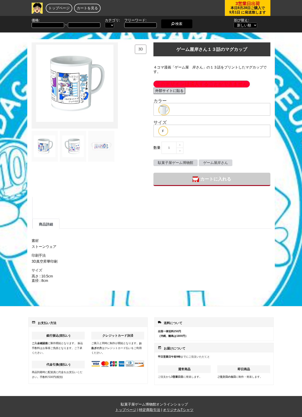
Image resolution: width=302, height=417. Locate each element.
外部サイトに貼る (169, 91)
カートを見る (87, 8)
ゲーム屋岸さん (215, 163)
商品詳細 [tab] (46, 224)
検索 (178, 24)
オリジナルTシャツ (178, 410)
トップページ (59, 8)
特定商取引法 (149, 410)
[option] (164, 109)
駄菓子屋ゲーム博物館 (175, 163)
